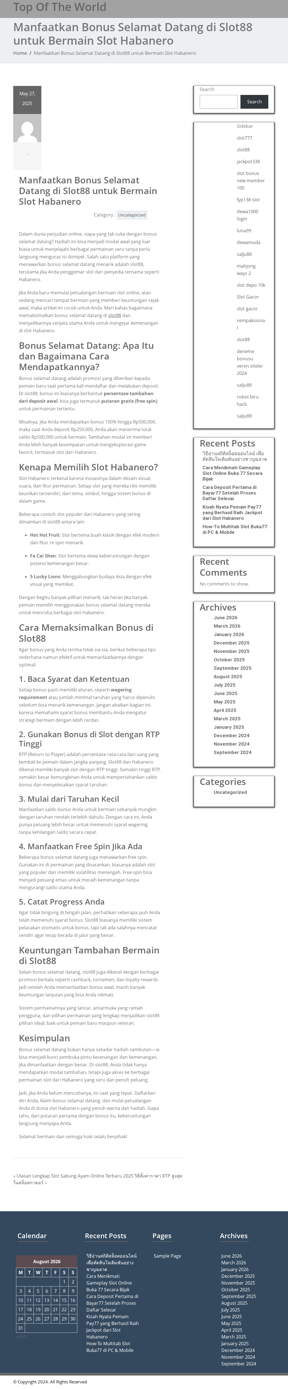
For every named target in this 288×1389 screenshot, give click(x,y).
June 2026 (225, 617)
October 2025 (229, 659)
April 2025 (225, 710)
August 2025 (228, 676)
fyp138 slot (248, 200)
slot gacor (247, 309)
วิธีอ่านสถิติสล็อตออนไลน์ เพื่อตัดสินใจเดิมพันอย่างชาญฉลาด (234, 456)
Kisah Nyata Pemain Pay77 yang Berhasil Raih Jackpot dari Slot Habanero (232, 512)
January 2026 (229, 634)
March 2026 (227, 626)
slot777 (244, 138)
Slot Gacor (248, 297)
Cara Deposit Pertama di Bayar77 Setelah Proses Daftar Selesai (229, 492)
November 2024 (231, 744)
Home (20, 53)
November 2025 (231, 651)
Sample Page (167, 1256)
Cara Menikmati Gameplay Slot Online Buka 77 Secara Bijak (232, 473)
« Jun (21, 1336)
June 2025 (225, 693)
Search (207, 89)
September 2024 (232, 752)
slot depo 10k (251, 285)
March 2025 (227, 718)
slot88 (114, 315)
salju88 (244, 254)
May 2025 (224, 702)
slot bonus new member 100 (251, 180)
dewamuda (248, 242)
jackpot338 (248, 161)
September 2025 (232, 668)
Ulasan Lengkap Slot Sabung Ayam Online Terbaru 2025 (75, 1176)
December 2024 (231, 735)
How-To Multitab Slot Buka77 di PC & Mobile (234, 529)
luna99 (244, 230)
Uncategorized (132, 215)
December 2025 (231, 643)
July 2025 (224, 685)
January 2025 (229, 727)
